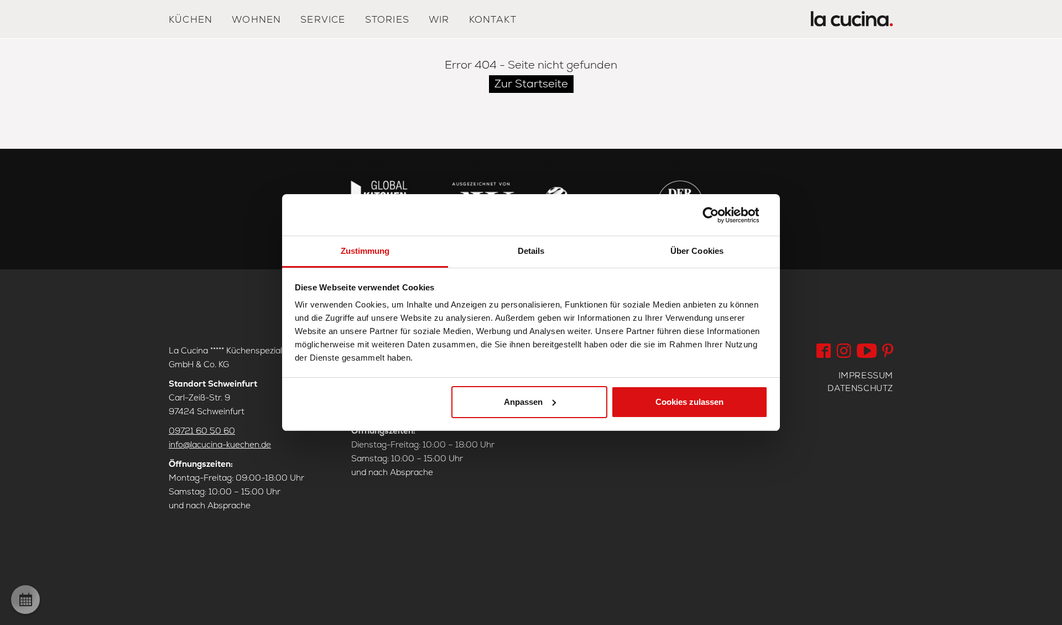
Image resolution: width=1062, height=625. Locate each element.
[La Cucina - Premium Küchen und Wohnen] (851, 21)
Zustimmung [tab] (365, 251)
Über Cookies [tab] (696, 251)
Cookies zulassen (689, 402)
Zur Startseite (531, 83)
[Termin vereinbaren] (25, 599)
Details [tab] (531, 251)
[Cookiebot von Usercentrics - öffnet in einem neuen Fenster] (719, 215)
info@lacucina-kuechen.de (220, 444)
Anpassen (523, 402)
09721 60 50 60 (202, 430)
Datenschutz (860, 388)
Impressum (866, 375)
